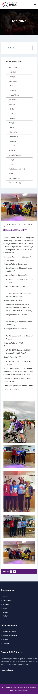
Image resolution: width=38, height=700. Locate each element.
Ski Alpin (12, 141)
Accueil (5, 596)
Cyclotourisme (14, 178)
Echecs (12, 104)
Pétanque (13, 132)
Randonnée (13, 137)
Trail (11, 173)
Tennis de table (15, 155)
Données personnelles (10, 635)
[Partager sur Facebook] (11, 571)
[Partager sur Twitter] (14, 571)
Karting (12, 118)
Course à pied (14, 95)
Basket (12, 77)
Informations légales (9, 631)
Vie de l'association (17, 169)
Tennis (12, 150)
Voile (11, 160)
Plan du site (6, 643)
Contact (5, 616)
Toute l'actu (13, 67)
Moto (11, 123)
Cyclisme (13, 100)
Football (12, 72)
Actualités (6, 604)
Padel (11, 127)
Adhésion (6, 639)
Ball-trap (13, 86)
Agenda (5, 612)
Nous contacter (7, 670)
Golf (11, 113)
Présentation (7, 600)
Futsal (11, 109)
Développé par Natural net (19, 690)
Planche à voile (15, 183)
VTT (25, 230)
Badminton (13, 81)
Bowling (12, 90)
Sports (5, 608)
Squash (12, 146)
